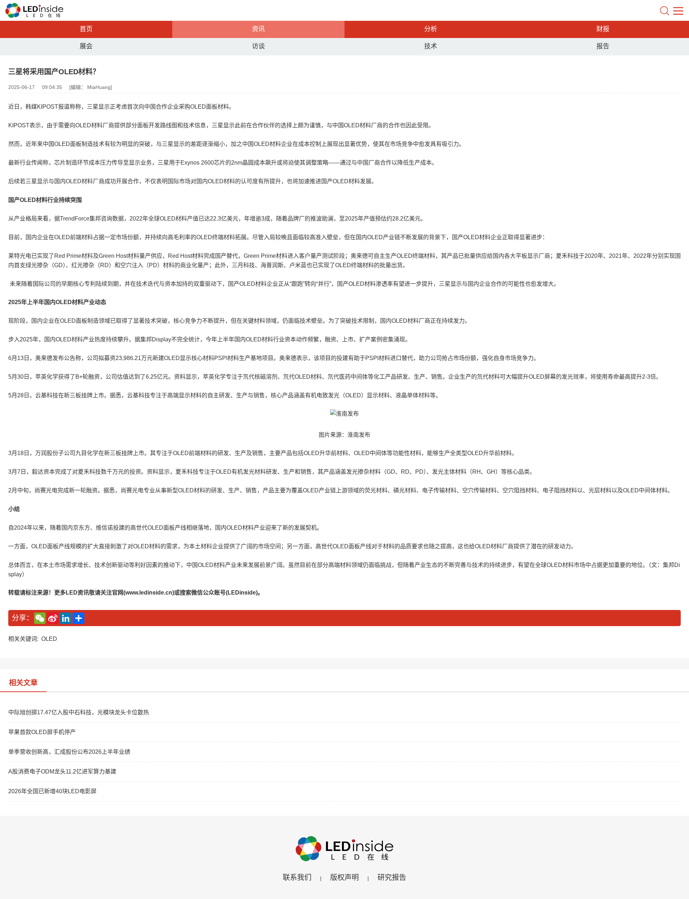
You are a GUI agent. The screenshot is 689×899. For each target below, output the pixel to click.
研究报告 (392, 877)
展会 (86, 46)
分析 (430, 29)
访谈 (258, 46)
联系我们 (297, 877)
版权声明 (344, 877)
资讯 (258, 29)
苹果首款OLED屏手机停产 (42, 732)
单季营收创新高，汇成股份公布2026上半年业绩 (69, 752)
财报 (602, 29)
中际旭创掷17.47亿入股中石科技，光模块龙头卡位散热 (78, 712)
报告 (602, 46)
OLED (49, 639)
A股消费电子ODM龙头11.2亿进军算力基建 (62, 771)
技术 (430, 46)
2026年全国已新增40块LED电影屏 (52, 791)
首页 (86, 29)
